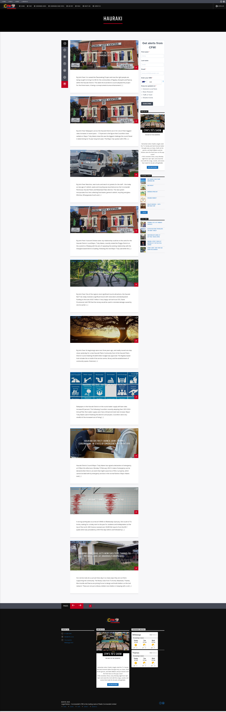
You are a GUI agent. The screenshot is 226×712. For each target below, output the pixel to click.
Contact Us (98, 6)
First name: (145, 52)
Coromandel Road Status (57, 6)
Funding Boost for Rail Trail (104, 272)
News (17, 2)
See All (144, 212)
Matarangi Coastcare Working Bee (154, 180)
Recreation (93, 261)
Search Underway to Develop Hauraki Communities (104, 54)
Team (30, 6)
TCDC (84, 152)
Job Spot (71, 6)
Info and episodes (152, 167)
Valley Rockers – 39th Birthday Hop (154, 205)
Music (11, 2)
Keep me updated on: (148, 86)
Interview (81, 98)
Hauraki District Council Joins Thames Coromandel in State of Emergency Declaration (104, 442)
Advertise (25, 2)
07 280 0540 (67, 633)
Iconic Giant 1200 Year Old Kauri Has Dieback (155, 248)
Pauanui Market (152, 198)
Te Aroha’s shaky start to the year (105, 500)
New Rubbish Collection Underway (104, 163)
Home (4, 2)
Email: (143, 69)
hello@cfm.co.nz (69, 637)
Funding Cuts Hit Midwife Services (155, 223)
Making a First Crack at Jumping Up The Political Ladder (155, 243)
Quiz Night (151, 185)
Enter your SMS (146, 78)
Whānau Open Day (153, 192)
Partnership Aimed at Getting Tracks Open (154, 236)
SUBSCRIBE (147, 103)
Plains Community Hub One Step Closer (104, 329)
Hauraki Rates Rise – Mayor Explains (104, 109)
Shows (23, 6)
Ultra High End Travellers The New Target (155, 229)
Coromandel (75, 489)
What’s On (87, 6)
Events (72, 707)
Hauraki (73, 42)
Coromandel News (41, 6)
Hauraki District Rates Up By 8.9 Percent (105, 385)
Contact (86, 707)
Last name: (145, 60)
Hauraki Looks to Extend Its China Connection (104, 219)
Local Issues (89, 208)
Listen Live (221, 6)
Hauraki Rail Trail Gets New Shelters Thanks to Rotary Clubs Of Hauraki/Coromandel (105, 555)
